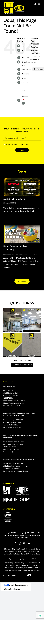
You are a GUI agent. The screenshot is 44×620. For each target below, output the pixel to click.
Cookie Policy (8, 563)
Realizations (26, 69)
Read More (7, 216)
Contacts (25, 82)
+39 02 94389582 (12, 468)
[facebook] (15, 543)
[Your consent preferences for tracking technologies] (40, 616)
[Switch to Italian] (24, 99)
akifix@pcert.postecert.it (15, 403)
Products (25, 58)
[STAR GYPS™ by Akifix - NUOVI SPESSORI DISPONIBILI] (31, 320)
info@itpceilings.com (15, 427)
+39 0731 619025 (12, 447)
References (26, 74)
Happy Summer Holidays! (15, 246)
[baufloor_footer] (16, 498)
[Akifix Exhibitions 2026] (22, 187)
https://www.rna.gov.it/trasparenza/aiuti (22, 559)
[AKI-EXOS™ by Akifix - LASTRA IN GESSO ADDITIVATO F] (12, 345)
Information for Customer (31, 570)
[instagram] (20, 543)
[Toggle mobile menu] (39, 3)
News (24, 78)
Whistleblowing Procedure (30, 565)
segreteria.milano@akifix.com (18, 471)
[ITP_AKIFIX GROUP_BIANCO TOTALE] (7, 487)
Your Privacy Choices (18, 585)
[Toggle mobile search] (35, 3)
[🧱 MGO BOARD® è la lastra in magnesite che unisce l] (31, 345)
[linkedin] (29, 543)
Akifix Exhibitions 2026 (14, 199)
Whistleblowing (14, 565)
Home (24, 46)
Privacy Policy (24, 144)
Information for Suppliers (13, 570)
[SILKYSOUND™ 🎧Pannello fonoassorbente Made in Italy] (12, 320)
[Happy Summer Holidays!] (22, 234)
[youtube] (24, 543)
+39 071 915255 (12, 425)
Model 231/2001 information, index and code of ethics (22, 568)
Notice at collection (11, 589)
